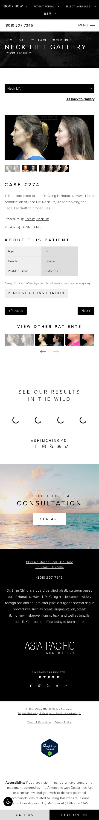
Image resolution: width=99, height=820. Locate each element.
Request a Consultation (36, 293)
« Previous (16, 310)
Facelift (30, 219)
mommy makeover (27, 615)
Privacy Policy (63, 722)
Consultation (49, 500)
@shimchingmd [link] (49, 441)
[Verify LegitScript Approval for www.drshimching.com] (49, 748)
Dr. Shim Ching (32, 227)
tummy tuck (50, 615)
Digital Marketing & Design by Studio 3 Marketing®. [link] (49, 713)
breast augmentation (59, 609)
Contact (49, 519)
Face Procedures (55, 40)
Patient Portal (44, 6)
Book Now (13, 6)
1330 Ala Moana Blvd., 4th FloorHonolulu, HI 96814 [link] (49, 564)
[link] (49, 577)
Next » (86, 310)
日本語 (48, 13)
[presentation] (43, 351)
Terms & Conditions (39, 722)
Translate (57, 30)
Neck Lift (42, 219)
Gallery (27, 40)
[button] (8, 801)
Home (10, 40)
